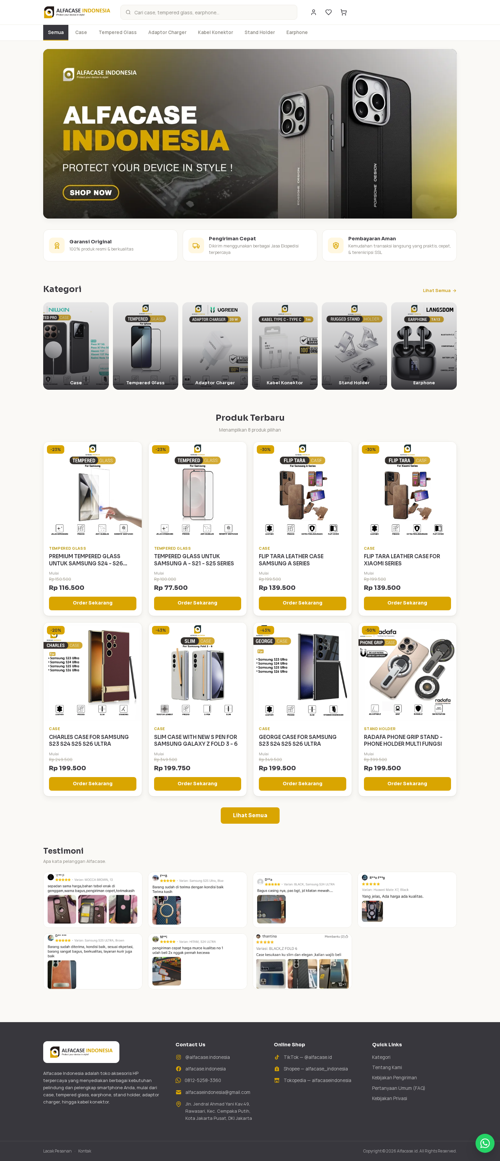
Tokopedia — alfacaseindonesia (317, 1080)
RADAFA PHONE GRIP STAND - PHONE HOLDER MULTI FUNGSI (403, 740)
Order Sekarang (93, 603)
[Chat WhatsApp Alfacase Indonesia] (485, 1143)
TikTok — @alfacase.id (308, 1057)
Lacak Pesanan (57, 1151)
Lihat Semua (437, 290)
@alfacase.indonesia (207, 1057)
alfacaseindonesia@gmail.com (217, 1092)
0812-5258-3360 (203, 1080)
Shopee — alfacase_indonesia (316, 1069)
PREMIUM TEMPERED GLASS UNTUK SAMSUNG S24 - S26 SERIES (86, 563)
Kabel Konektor (215, 32)
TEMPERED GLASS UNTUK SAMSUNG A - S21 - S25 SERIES (194, 560)
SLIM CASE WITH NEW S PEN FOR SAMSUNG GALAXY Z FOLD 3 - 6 (196, 740)
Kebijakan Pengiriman (394, 1078)
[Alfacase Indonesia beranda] (77, 12)
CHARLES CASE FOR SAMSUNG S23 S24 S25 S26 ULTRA (89, 740)
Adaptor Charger (167, 32)
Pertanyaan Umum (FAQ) (399, 1088)
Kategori (381, 1057)
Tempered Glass (118, 32)
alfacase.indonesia (205, 1069)
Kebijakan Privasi (389, 1098)
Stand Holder (260, 32)
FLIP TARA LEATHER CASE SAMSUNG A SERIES (291, 560)
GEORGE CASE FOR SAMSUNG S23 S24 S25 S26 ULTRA (298, 740)
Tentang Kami (387, 1067)
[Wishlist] (328, 12)
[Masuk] (313, 12)
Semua (56, 32)
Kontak (84, 1151)
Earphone (297, 32)
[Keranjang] (343, 12)
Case (81, 32)
